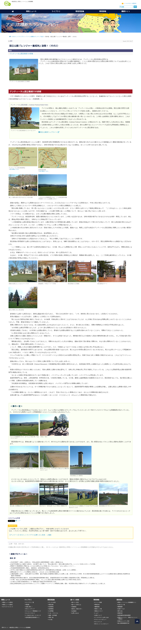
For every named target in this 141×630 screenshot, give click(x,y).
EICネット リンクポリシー (101, 624)
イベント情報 (98, 602)
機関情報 (97, 606)
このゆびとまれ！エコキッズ (33, 615)
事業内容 (120, 613)
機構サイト (125, 11)
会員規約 (74, 611)
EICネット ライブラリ (18, 36)
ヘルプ (96, 613)
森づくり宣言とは (76, 604)
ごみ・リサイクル (53, 613)
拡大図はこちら (14, 169)
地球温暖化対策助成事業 (124, 615)
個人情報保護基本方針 (123, 623)
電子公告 (120, 611)
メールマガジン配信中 (130, 3)
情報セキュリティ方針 (123, 621)
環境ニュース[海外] (8, 604)
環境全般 (51, 604)
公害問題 (51, 611)
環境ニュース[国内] (8, 602)
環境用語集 (79, 11)
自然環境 (51, 606)
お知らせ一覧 (121, 604)
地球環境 (51, 608)
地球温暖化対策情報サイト (33, 617)
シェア (18, 520)
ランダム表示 (52, 602)
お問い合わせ (75, 613)
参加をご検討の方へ (77, 608)
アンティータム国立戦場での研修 (21, 53)
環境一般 (51, 617)
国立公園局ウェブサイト (48, 132)
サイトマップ (98, 621)
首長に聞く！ (29, 606)
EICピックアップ (30, 608)
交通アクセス (121, 608)
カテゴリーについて (8, 606)
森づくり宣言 (75, 602)
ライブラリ (56, 11)
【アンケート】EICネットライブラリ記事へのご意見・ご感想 (30, 535)
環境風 (27, 604)
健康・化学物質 (53, 615)
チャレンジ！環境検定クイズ (33, 611)
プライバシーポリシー (100, 619)
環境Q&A (97, 604)
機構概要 (120, 606)
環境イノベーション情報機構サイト (127, 602)
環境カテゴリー (99, 611)
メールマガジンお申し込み (102, 617)
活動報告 (74, 606)
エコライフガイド (30, 613)
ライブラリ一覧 (30, 602)
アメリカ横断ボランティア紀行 (35, 36)
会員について (98, 615)
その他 (50, 619)
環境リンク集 (98, 608)
